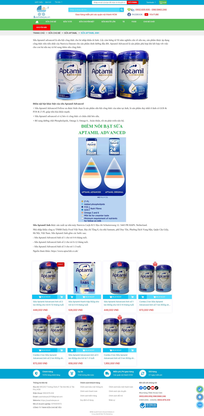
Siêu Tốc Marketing (106, 414)
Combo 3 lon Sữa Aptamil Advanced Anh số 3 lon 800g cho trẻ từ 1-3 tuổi (119, 357)
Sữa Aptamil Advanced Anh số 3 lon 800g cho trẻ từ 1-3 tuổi (83, 356)
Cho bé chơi (149, 22)
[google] (149, 388)
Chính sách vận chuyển (117, 391)
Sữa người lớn (108, 22)
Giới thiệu (39, 2)
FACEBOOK (137, 14)
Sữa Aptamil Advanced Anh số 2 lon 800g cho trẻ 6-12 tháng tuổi (48, 303)
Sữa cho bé (51, 22)
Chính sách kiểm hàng (88, 396)
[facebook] (141, 388)
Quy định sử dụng (87, 400)
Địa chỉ (48, 2)
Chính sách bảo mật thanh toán (121, 387)
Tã (123, 22)
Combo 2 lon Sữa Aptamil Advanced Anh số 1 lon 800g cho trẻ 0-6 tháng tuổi (154, 303)
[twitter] (145, 388)
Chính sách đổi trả (116, 396)
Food (134, 22)
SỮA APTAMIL (70, 33)
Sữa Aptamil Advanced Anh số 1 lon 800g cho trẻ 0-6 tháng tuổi (119, 303)
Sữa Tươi (67, 22)
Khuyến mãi (41, 27)
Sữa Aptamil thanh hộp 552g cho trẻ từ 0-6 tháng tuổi (83, 303)
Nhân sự (112, 400)
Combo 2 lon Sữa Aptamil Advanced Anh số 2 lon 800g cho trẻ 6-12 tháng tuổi (48, 357)
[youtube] (152, 388)
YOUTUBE (154, 14)
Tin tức (58, 2)
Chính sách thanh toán (88, 391)
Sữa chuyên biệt (86, 22)
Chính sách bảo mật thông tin (91, 387)
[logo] (42, 12)
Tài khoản (150, 2)
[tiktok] (156, 388)
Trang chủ (39, 33)
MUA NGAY (46, 297)
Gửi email (132, 2)
